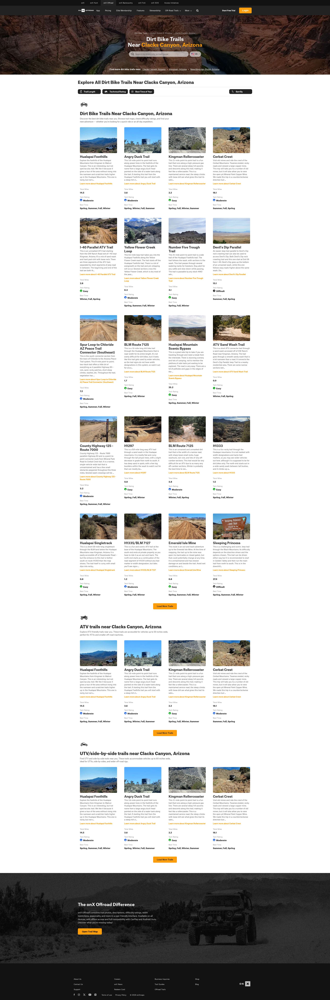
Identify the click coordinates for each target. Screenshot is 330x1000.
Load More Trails (165, 606)
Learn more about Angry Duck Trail (142, 169)
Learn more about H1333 (231, 461)
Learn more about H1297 (142, 461)
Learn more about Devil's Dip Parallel (231, 263)
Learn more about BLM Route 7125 (142, 362)
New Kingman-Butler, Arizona (204, 69)
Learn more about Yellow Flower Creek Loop (142, 263)
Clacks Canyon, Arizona (154, 69)
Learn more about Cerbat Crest (231, 169)
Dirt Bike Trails (141, 33)
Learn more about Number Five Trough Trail (187, 263)
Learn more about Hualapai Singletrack (98, 555)
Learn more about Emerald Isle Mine (187, 555)
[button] (89, 91)
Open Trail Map (90, 931)
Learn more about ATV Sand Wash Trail (231, 362)
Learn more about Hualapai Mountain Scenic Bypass (187, 362)
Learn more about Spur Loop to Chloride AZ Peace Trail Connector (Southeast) (98, 362)
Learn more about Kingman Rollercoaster (187, 169)
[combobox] (160, 54)
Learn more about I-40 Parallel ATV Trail (98, 263)
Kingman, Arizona (178, 69)
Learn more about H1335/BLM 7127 (142, 555)
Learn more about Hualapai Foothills (98, 169)
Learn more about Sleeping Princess (231, 555)
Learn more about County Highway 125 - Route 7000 (98, 461)
